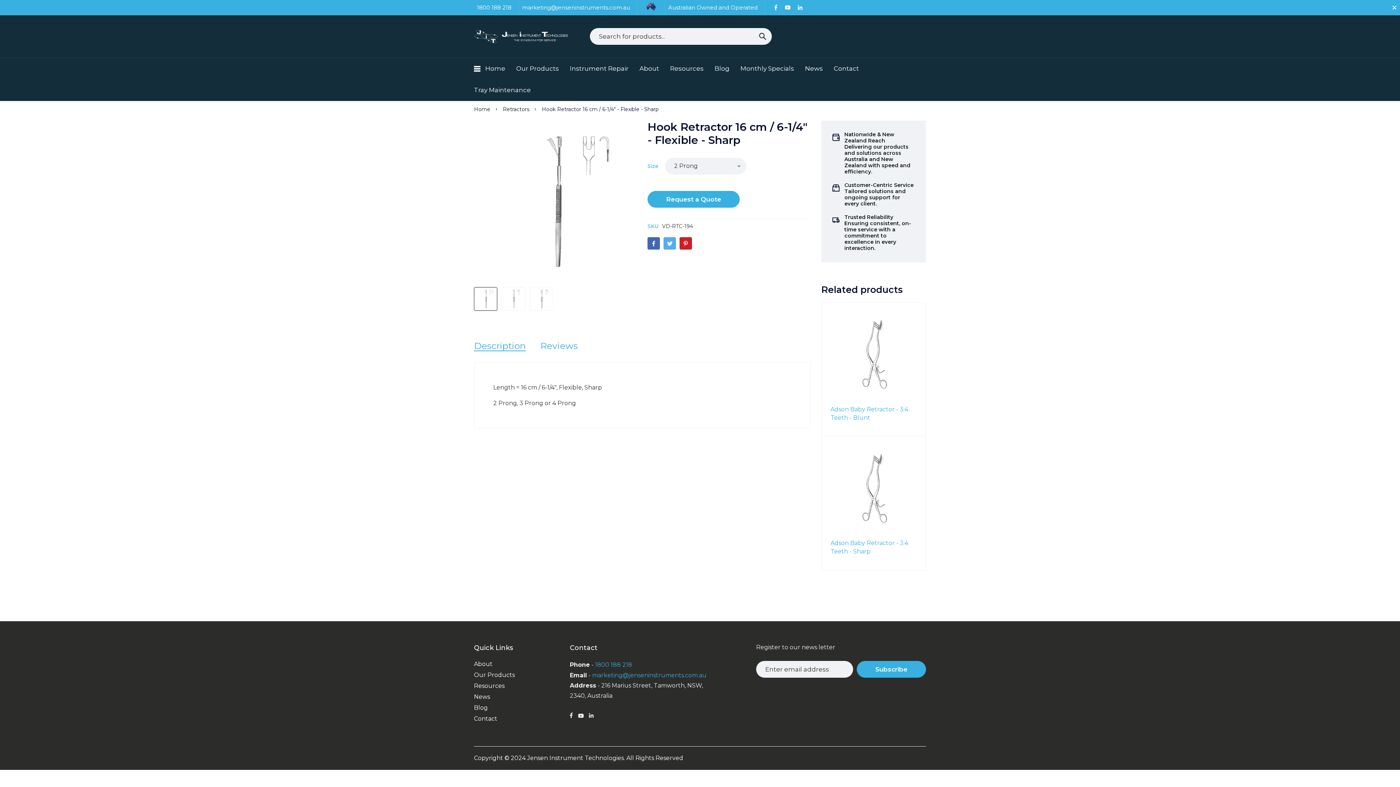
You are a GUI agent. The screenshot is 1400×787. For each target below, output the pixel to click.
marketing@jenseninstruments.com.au (649, 675)
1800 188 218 (613, 664)
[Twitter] (670, 243)
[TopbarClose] (1394, 7)
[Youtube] (787, 7)
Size (653, 166)
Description (500, 345)
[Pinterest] (686, 243)
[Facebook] (775, 7)
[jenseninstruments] (522, 36)
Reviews (559, 345)
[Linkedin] (800, 7)
